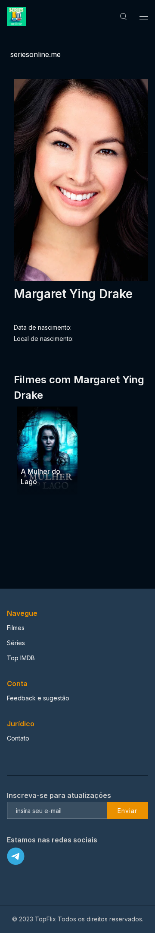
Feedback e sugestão (38, 698)
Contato (18, 738)
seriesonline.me (35, 54)
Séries (16, 642)
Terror (30, 455)
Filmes (16, 627)
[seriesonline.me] (17, 16)
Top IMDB (21, 658)
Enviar (127, 810)
